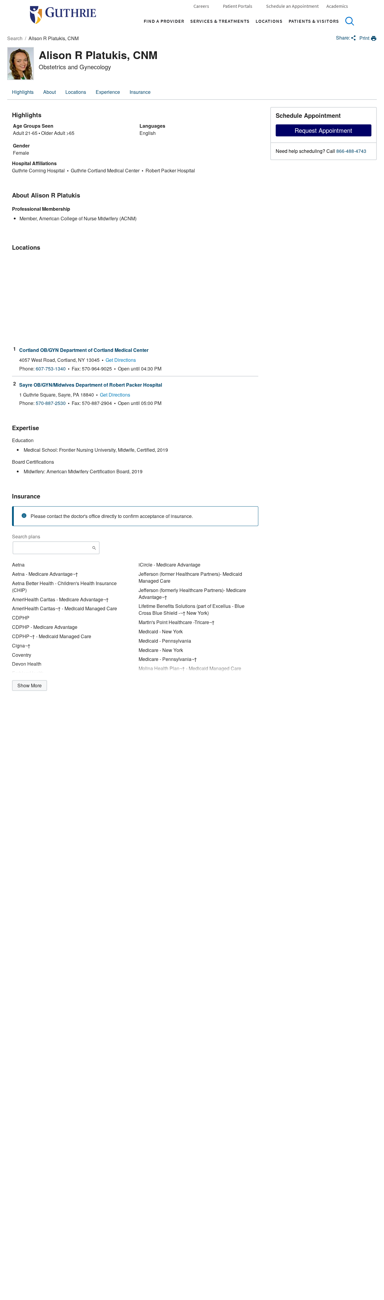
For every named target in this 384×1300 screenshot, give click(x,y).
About (49, 91)
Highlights (23, 91)
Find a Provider (164, 21)
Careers (201, 6)
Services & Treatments (220, 21)
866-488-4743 (351, 151)
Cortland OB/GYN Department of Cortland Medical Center (83, 350)
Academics (337, 6)
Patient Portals (237, 6)
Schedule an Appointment (292, 6)
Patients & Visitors (314, 21)
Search (349, 20)
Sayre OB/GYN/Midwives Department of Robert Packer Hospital (90, 384)
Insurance (140, 91)
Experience (108, 91)
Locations (269, 21)
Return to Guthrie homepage (63, 15)
